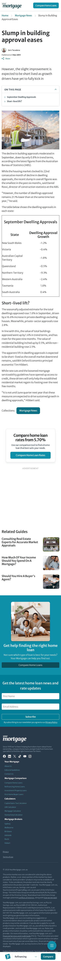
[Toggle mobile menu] (51, 945)
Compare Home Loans (45, 5)
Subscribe (30, 716)
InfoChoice (53, 951)
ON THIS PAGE (12, 89)
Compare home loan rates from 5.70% (30, 437)
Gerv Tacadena (14, 50)
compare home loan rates (30, 455)
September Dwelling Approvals (21, 97)
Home (5, 15)
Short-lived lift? (14, 101)
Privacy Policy (51, 722)
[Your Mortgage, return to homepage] (12, 5)
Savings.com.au (40, 951)
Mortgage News (23, 15)
